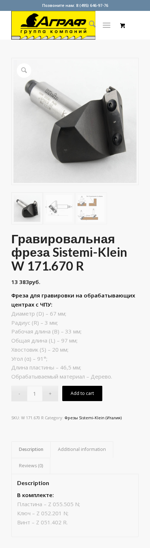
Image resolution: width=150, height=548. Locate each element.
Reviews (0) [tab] (31, 466)
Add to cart (82, 393)
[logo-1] (62, 25)
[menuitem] (89, 25)
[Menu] (106, 25)
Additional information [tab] (82, 449)
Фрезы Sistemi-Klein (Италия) (93, 417)
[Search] (89, 25)
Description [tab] (31, 449)
